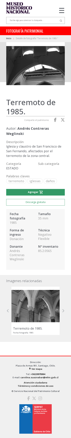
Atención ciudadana (35, 382)
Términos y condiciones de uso (35, 385)
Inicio (9, 38)
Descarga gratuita (35, 202)
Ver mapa (35, 368)
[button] (8, 311)
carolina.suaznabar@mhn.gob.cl (39, 377)
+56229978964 (38, 374)
